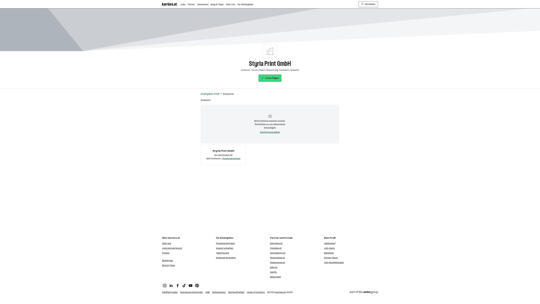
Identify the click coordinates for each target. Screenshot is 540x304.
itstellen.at (276, 248)
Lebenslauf (329, 243)
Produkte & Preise (225, 243)
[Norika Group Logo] (364, 293)
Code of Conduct (256, 292)
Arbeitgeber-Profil (210, 94)
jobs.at (273, 267)
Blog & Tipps (168, 265)
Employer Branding (226, 257)
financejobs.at (277, 257)
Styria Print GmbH (270, 64)
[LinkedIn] (171, 284)
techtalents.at (277, 253)
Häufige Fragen (170, 292)
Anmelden (370, 4)
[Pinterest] (197, 284)
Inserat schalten (224, 248)
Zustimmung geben (270, 132)
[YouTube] (190, 284)
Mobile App (167, 260)
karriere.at (280, 292)
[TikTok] (184, 284)
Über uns (166, 243)
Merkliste (329, 253)
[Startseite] (171, 4)
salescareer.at (277, 262)
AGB (207, 292)
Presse (165, 253)
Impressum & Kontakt (191, 292)
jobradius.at (276, 243)
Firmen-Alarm (331, 257)
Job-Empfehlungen (334, 262)
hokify (273, 272)
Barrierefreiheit (236, 292)
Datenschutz (219, 292)
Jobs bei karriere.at (172, 248)
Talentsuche (222, 253)
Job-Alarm (329, 248)
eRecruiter (275, 277)
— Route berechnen (230, 158)
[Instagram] (164, 284)
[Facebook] (177, 284)
